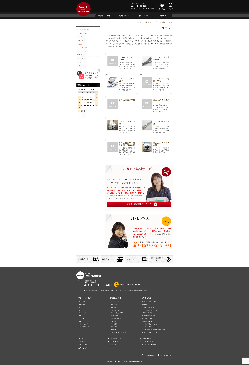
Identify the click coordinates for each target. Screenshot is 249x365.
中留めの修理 (114, 316)
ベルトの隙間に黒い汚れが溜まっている (153, 329)
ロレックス (81, 58)
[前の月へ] (90, 89)
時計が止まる (146, 304)
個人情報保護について (149, 345)
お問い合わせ (162, 9)
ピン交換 (113, 321)
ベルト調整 (114, 324)
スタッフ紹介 (83, 345)
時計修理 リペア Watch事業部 (83, 9)
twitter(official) (149, 355)
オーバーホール (115, 302)
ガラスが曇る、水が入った (150, 310)
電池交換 (113, 307)
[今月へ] (93, 89)
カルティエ (81, 40)
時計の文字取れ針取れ (148, 316)
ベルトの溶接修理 (116, 310)
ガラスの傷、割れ (147, 313)
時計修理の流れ (104, 16)
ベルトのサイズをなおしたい (150, 327)
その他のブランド (83, 33)
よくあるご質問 (147, 342)
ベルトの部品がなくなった (150, 324)
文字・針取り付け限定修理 (118, 332)
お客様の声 (143, 16)
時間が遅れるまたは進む (149, 302)
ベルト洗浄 (114, 327)
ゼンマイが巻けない (148, 307)
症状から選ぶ (146, 298)
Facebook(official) (167, 355)
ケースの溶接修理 (116, 318)
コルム (79, 44)
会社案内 (163, 16)
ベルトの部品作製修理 (117, 313)
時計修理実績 (124, 16)
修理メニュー (148, 22)
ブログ (170, 9)
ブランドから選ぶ (160, 22)
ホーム (139, 22)
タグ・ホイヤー (82, 47)
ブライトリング (82, 51)
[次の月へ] (96, 89)
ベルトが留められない (148, 318)
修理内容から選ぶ (116, 298)
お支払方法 (114, 342)
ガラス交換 (114, 304)
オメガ (79, 37)
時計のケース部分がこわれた (150, 332)
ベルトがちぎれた (147, 321)
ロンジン (80, 62)
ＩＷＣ (79, 65)
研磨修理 (113, 329)
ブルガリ (80, 55)
